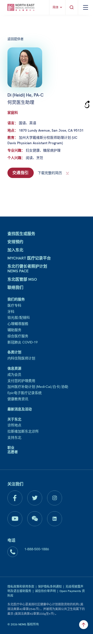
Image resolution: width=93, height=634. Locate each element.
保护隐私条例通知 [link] (50, 587)
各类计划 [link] (14, 352)
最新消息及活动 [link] (19, 409)
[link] (20, 7)
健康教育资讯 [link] (17, 399)
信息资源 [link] (14, 368)
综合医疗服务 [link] (17, 336)
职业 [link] (10, 447)
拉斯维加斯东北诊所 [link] (23, 431)
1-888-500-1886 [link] (36, 549)
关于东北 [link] (14, 419)
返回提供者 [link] (15, 39)
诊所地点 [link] (14, 425)
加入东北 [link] (15, 250)
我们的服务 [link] (16, 299)
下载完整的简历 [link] (50, 173)
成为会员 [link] (14, 374)
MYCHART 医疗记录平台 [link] (29, 258)
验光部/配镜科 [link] (18, 317)
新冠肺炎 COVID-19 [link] (22, 342)
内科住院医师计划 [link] (21, 358)
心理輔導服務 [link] (17, 323)
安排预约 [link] (15, 241)
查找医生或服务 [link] (21, 233)
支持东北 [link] (14, 437)
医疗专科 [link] (14, 305)
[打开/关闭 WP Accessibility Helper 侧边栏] (87, 105)
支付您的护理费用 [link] (21, 380)
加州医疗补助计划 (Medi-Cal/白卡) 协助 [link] (37, 386)
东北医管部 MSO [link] (22, 279)
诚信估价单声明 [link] (45, 591)
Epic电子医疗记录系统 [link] (24, 393)
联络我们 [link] (15, 287)
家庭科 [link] (12, 112)
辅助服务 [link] (14, 330)
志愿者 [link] (12, 452)
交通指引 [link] (20, 172)
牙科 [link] (10, 311)
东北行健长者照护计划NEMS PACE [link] (27, 269)
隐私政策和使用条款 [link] (20, 587)
